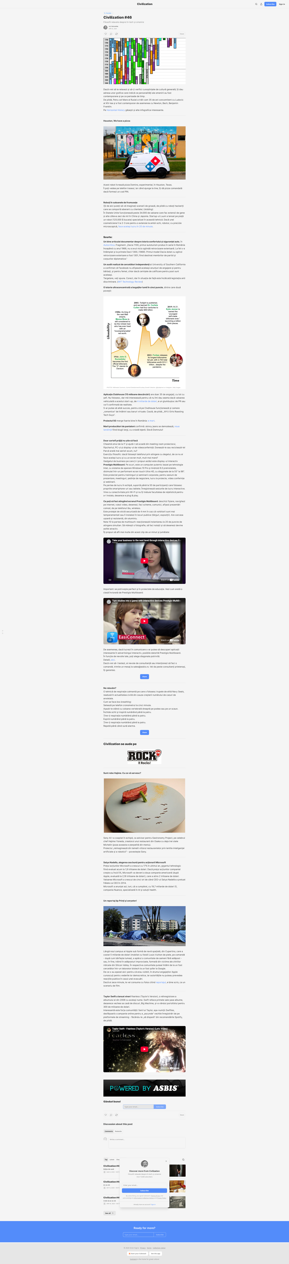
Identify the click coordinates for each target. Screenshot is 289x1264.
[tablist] (113, 1131)
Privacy (143, 1248)
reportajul (161, 982)
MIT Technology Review (130, 281)
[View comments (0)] (111, 34)
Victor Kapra (113, 26)
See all (108, 1213)
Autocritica (109, 245)
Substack (133, 1259)
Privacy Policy (161, 1198)
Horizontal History (116, 110)
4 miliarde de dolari (147, 401)
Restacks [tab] (118, 1131)
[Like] (105, 34)
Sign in (282, 4)
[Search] (256, 4)
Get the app (155, 1253)
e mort (151, 420)
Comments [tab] (109, 1131)
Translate (108, 13)
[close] (166, 1161)
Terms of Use (155, 1196)
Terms (149, 1248)
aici (113, 660)
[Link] (100, 237)
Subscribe (270, 4)
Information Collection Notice (144, 1198)
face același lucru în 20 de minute (135, 226)
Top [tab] (106, 1160)
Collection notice (159, 1248)
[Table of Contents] (2, 632)
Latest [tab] (112, 1160)
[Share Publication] (261, 4)
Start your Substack (138, 1253)
